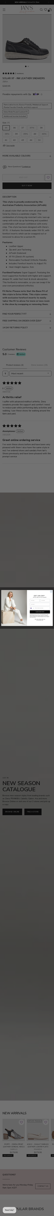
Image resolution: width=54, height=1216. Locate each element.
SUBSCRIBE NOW (39, 611)
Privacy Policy (31, 617)
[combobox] (32, 608)
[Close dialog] (51, 592)
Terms (35, 617)
